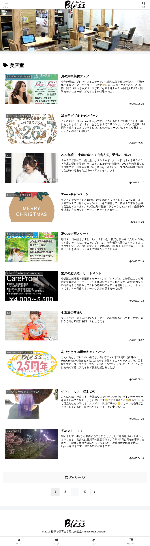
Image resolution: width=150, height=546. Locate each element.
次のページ (75, 477)
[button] (139, 489)
